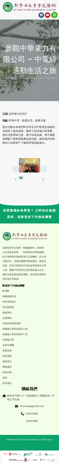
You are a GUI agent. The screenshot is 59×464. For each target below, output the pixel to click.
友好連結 (7, 383)
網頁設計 (7, 446)
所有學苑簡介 (9, 301)
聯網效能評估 (9, 296)
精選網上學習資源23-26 (15, 328)
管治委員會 (8, 307)
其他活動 (7, 356)
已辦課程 (7, 318)
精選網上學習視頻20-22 (15, 334)
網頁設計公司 (53, 447)
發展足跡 (7, 350)
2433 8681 (32, 421)
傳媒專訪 (7, 361)
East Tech (43, 446)
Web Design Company (24, 446)
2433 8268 (32, 413)
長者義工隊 (8, 339)
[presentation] (15, 169)
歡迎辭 (5, 291)
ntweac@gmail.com (32, 406)
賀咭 (4, 377)
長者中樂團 (8, 345)
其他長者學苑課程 (11, 323)
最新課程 (7, 312)
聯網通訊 (7, 366)
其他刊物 (7, 372)
